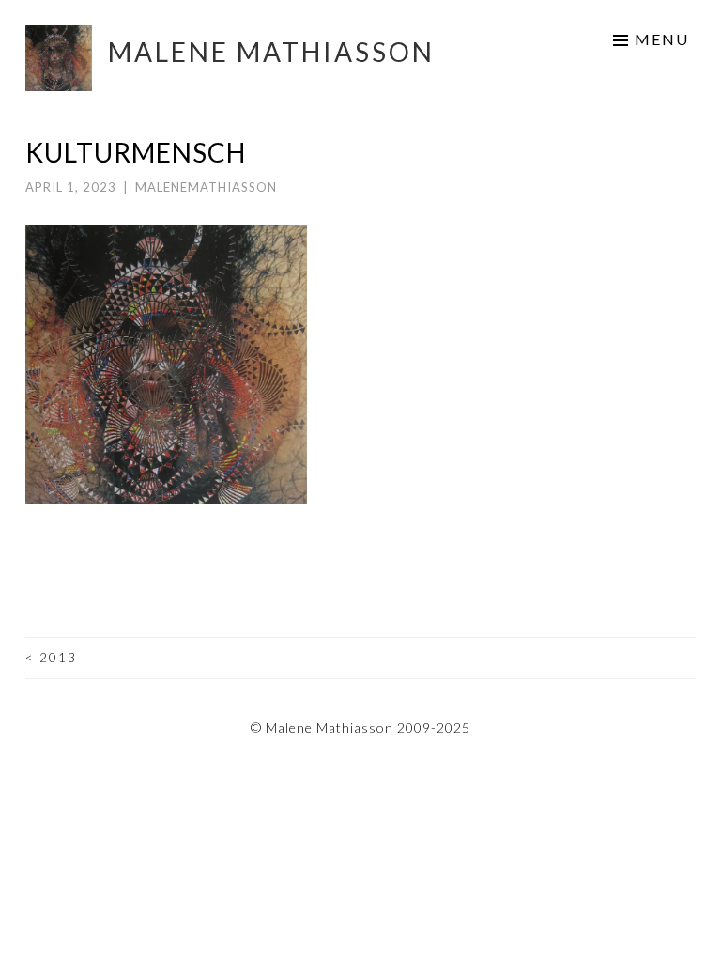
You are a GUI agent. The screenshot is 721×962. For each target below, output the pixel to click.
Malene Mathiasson (271, 52)
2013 (51, 657)
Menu (662, 39)
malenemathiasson (206, 186)
